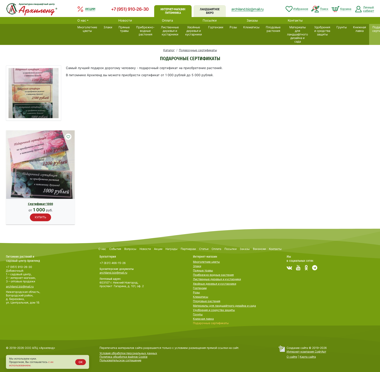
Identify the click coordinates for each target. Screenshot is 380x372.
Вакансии (259, 249)
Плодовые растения (273, 29)
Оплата (167, 20)
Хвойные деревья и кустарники (193, 30)
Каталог (169, 50)
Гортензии (215, 27)
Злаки (108, 27)
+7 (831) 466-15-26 (113, 263)
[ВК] (289, 267)
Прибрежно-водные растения (145, 30)
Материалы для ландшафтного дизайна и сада (297, 34)
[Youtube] (298, 267)
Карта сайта (308, 356)
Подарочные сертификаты (198, 50)
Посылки (210, 20)
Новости (125, 20)
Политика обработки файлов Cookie (123, 356)
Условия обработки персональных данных (128, 353)
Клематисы (251, 27)
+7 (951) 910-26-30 (130, 9)
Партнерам (188, 249)
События (115, 249)
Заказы (252, 20)
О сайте (292, 356)
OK (81, 362)
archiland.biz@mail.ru (247, 9)
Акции (158, 249)
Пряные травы (124, 29)
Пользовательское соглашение (120, 360)
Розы (233, 27)
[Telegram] (314, 267)
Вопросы (130, 249)
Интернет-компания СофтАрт (306, 351)
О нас (81, 20)
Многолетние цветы (87, 29)
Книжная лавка (359, 29)
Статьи (203, 249)
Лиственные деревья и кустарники (170, 30)
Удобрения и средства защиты (322, 30)
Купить (40, 217)
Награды (171, 249)
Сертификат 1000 (40, 204)
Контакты (295, 20)
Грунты (341, 27)
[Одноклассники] (306, 267)
